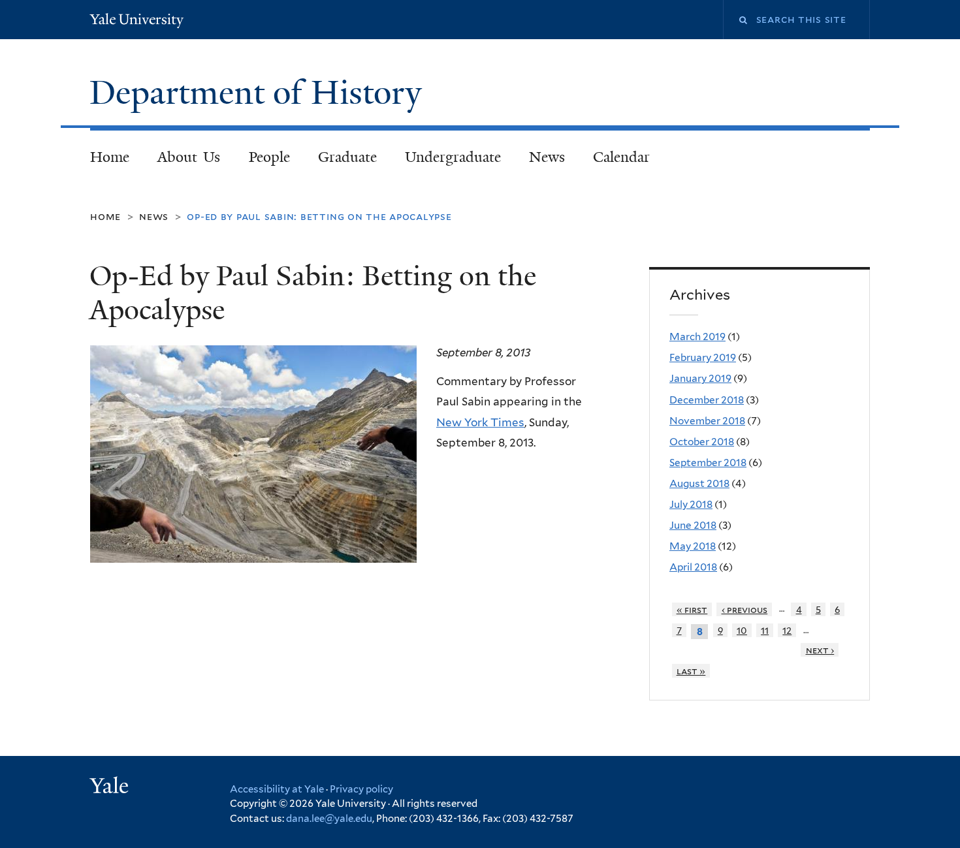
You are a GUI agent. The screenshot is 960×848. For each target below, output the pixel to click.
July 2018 (690, 504)
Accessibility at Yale (277, 789)
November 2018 (707, 421)
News (547, 157)
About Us (189, 157)
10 (742, 630)
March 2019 (697, 336)
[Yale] (111, 787)
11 (765, 630)
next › (820, 649)
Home (109, 157)
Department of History (259, 92)
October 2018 (701, 441)
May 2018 (692, 546)
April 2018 (693, 567)
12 (787, 630)
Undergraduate (453, 157)
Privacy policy (361, 789)
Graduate (347, 157)
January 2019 (700, 378)
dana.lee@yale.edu (329, 818)
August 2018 (699, 483)
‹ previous (745, 609)
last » (691, 670)
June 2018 (692, 525)
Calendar (621, 157)
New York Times (480, 422)
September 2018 (707, 462)
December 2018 (706, 400)
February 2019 (702, 357)
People (269, 157)
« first (692, 609)
